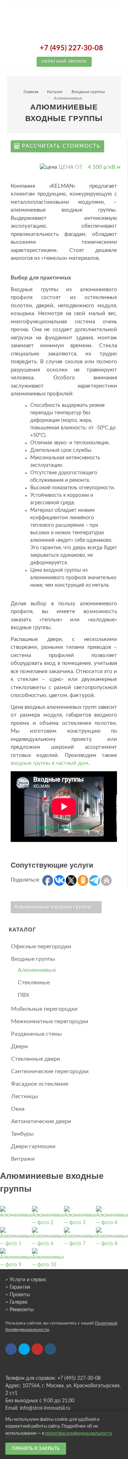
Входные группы (88, 92)
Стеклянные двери (35, 1059)
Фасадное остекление (39, 1084)
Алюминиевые (37, 970)
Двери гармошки (33, 1146)
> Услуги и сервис (26, 1279)
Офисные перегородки (41, 946)
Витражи (22, 1159)
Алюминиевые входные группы (52, 907)
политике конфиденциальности (78, 1433)
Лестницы (24, 1096)
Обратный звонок (64, 62)
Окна (18, 1109)
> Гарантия (17, 1287)
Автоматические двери (41, 1121)
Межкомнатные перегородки (49, 1021)
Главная (30, 92)
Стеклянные (34, 982)
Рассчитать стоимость (61, 146)
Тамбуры (22, 1134)
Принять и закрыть (36, 1449)
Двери (19, 1046)
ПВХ (23, 995)
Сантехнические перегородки (50, 1071)
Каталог (55, 92)
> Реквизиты (19, 1309)
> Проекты (17, 1294)
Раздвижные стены (36, 1034)
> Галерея (16, 1302)
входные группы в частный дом (49, 763)
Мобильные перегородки (44, 1009)
